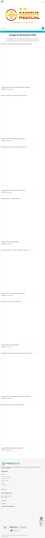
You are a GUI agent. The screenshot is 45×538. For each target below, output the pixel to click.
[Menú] (43, 517)
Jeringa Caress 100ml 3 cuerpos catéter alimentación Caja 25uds (16, 87)
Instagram (4, 500)
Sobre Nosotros (4, 484)
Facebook (4, 503)
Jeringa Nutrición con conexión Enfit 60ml (10, 344)
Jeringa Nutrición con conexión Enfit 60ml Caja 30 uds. (13, 293)
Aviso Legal (3, 474)
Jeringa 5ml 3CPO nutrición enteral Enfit (10, 241)
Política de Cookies (5, 480)
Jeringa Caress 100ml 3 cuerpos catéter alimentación (13, 138)
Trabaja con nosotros (8, 506)
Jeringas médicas (22, 31)
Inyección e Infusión (11, 31)
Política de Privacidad (5, 476)
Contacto (3, 482)
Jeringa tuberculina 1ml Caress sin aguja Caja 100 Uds (13, 190)
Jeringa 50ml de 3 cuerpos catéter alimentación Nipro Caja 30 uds (16, 396)
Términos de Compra (5, 478)
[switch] (41, 525)
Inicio (4, 31)
